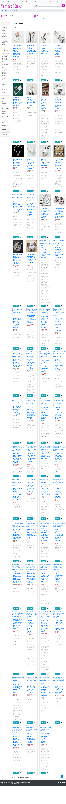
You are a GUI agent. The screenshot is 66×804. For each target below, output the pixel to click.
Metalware (4, 89)
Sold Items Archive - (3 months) (5, 103)
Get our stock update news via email (45, 18)
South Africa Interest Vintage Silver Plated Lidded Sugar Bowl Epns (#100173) (45, 576)
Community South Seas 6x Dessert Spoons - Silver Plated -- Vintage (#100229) (45, 213)
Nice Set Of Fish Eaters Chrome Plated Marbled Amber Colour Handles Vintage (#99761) (45, 414)
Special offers (13, 10)
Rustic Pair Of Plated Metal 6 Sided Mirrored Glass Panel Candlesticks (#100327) (17, 534)
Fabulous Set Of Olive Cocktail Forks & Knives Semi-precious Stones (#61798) (45, 252)
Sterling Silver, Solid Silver (5, 50)
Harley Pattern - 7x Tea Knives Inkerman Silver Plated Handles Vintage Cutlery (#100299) (59, 324)
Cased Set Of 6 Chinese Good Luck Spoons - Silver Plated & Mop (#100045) (59, 164)
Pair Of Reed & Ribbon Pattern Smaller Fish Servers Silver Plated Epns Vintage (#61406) (17, 494)
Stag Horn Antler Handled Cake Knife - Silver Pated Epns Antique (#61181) (59, 576)
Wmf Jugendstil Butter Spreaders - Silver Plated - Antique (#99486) (31, 738)
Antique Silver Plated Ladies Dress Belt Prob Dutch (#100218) (17, 162)
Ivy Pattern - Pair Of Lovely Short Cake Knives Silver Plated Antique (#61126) (17, 363)
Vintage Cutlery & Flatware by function (5, 36)
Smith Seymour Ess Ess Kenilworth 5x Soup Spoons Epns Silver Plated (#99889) (59, 535)
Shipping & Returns (5, 121)
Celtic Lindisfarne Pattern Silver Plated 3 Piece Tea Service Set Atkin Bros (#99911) (17, 206)
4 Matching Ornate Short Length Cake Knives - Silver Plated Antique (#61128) (17, 101)
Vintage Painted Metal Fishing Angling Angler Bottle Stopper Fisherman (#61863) (59, 689)
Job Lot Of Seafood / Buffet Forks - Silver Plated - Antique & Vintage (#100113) (31, 363)
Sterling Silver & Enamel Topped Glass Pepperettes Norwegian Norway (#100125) (17, 623)
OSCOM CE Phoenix (19, 783)
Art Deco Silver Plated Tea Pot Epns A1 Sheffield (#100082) (45, 162)
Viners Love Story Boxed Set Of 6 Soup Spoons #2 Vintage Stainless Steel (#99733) (59, 625)
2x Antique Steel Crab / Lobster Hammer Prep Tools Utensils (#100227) (31, 49)
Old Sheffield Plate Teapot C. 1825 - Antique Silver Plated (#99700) (31, 457)
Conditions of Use (5, 117)
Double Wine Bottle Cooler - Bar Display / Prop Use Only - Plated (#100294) (31, 258)
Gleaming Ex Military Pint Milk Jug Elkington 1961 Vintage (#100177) (31, 319)
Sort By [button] (16, 27)
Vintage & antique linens (4, 29)
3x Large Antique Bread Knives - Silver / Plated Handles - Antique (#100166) (59, 50)
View (16, 80)
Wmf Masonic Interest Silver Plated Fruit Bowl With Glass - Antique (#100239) (45, 738)
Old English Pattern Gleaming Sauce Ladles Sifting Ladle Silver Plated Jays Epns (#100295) (59, 413)
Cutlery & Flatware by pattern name (5, 43)
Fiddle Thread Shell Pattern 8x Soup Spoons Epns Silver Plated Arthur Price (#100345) (17, 322)
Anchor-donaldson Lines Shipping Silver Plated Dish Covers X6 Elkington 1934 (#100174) (59, 103)
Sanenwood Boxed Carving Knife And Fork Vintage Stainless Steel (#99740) (31, 533)
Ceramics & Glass (5, 97)
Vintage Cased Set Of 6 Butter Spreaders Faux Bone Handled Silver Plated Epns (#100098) (45, 691)
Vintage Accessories (5, 93)
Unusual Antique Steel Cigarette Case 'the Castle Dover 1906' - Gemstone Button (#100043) (31, 627)
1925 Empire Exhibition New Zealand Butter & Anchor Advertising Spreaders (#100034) (17, 51)
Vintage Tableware (4, 79)
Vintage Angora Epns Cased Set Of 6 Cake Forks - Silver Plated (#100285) (31, 688)
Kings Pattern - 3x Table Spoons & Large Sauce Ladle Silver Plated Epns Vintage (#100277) (45, 366)
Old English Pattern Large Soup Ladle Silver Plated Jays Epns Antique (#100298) (17, 458)
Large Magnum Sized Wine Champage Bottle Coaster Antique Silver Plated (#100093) (59, 364)
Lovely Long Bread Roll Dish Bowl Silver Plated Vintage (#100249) (17, 410)
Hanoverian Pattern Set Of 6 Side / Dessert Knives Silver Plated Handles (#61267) (45, 322)
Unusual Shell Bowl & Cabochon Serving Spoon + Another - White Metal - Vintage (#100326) (45, 626)
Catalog (6, 10)
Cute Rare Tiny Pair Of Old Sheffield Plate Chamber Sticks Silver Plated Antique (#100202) (59, 213)
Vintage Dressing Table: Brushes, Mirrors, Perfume (4, 71)
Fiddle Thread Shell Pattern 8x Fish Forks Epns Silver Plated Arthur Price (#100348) (59, 252)
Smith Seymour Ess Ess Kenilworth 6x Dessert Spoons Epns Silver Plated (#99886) (17, 577)
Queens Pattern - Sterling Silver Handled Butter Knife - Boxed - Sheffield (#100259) (59, 492)
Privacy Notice (4, 112)
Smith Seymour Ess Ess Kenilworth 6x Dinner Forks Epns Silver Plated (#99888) (31, 577)
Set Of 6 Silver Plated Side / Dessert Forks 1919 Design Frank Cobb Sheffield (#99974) (45, 535)
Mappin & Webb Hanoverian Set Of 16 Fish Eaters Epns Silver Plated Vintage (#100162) (31, 413)
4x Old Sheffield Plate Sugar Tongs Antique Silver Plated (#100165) (31, 101)
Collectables (5, 64)
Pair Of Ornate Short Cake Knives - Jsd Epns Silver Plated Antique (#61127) (59, 457)
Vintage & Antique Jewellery (4, 84)
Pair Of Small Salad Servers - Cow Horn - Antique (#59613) (31, 488)
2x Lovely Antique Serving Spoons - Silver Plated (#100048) (45, 49)
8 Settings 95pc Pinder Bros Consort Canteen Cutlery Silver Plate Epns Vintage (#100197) (45, 103)
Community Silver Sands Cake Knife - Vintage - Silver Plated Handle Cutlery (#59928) (31, 209)
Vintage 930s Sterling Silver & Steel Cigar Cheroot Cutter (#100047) (17, 688)
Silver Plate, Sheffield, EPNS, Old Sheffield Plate (5, 58)
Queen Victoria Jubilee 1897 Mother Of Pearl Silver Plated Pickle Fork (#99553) (45, 490)
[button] (39, 2)
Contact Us (5, 125)
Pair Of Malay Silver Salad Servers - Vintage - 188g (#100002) (45, 455)
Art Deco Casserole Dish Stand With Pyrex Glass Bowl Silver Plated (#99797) (31, 164)
